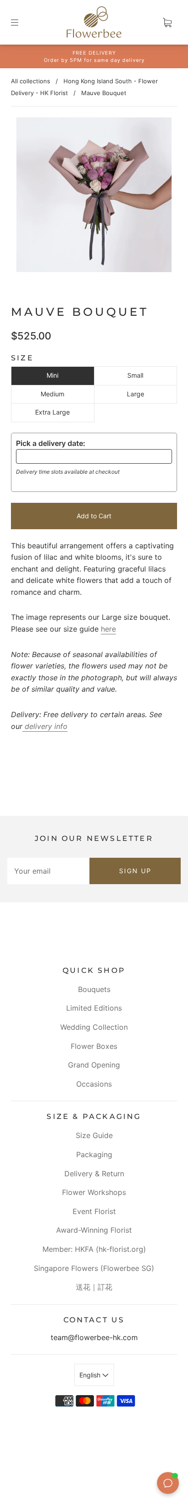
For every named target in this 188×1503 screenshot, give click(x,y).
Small (135, 375)
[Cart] (167, 22)
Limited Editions (94, 1007)
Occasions (94, 1083)
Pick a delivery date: (50, 443)
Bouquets (94, 989)
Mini (52, 375)
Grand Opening (94, 1064)
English (90, 1375)
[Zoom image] (94, 196)
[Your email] (48, 871)
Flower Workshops (94, 1192)
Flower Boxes (94, 1046)
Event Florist (94, 1211)
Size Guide (94, 1135)
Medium (52, 394)
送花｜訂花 (94, 1286)
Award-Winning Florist (94, 1230)
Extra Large (52, 412)
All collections (30, 81)
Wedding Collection (94, 1027)
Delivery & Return (94, 1173)
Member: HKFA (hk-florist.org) (94, 1249)
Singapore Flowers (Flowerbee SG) (94, 1268)
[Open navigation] (21, 22)
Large (135, 394)
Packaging (94, 1154)
